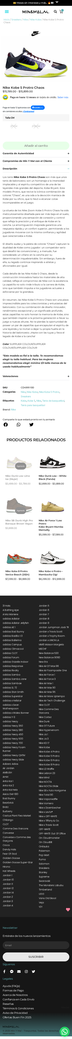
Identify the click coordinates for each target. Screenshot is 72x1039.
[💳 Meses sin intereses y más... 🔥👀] (57, 2)
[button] (7, 11)
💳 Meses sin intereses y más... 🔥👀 (33, 2)
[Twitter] (33, 971)
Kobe (23, 400)
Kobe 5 (31, 400)
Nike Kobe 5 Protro (49, 391)
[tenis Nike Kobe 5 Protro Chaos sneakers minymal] (36, 59)
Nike (25, 19)
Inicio (6, 19)
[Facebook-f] (4, 971)
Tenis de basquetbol (53, 400)
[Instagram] (26, 971)
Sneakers (16, 19)
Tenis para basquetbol (33, 405)
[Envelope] (19, 971)
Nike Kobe (35, 19)
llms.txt (65, 1007)
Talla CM (9, 117)
